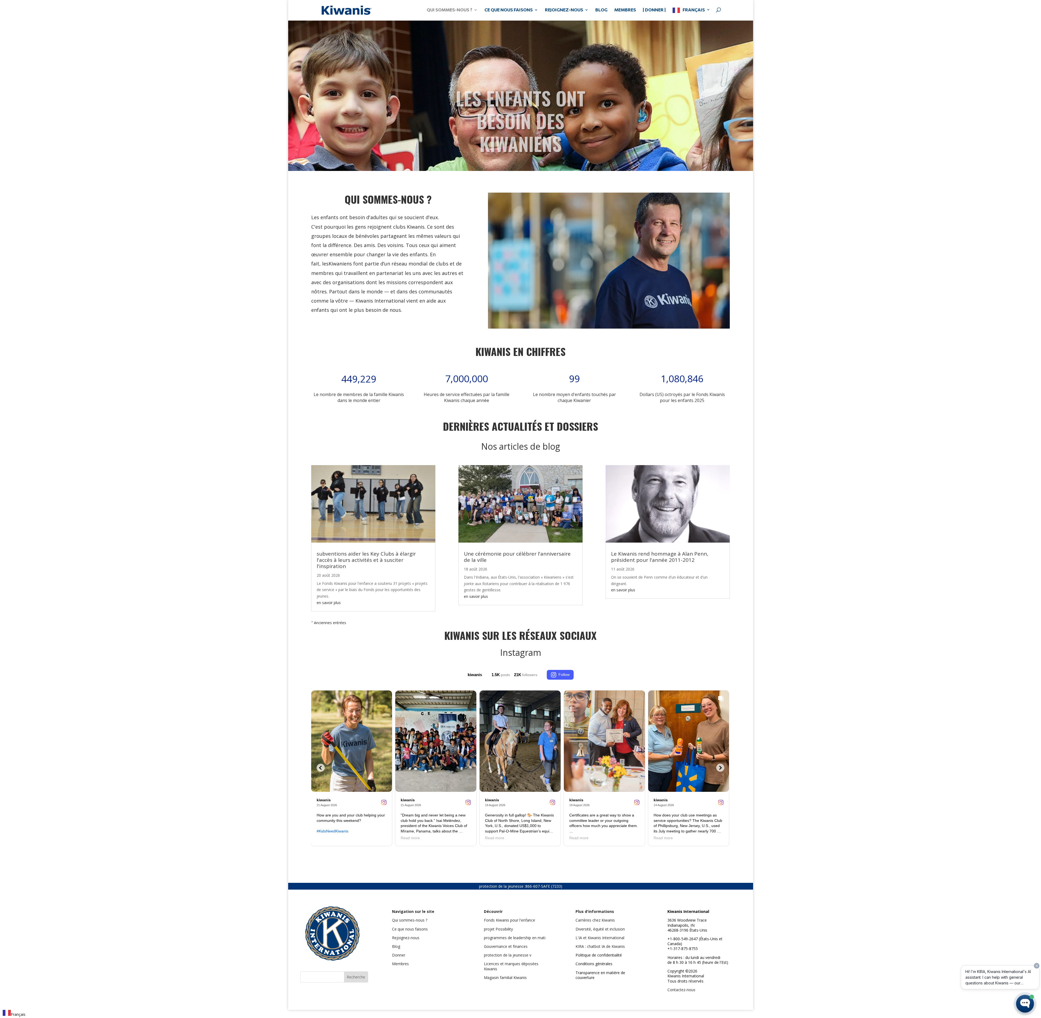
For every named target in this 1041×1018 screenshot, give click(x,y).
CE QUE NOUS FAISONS (508, 10)
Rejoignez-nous (405, 937)
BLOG (601, 10)
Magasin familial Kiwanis (505, 977)
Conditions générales (594, 964)
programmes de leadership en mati (514, 937)
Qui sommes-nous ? (409, 920)
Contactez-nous (681, 989)
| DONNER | (654, 10)
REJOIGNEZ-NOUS (564, 10)
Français (694, 10)
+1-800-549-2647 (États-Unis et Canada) (694, 941)
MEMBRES (625, 10)
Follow (564, 674)
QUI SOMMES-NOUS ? (449, 10)
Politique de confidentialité (599, 955)
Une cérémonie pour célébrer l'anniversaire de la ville (517, 556)
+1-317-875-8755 (682, 948)
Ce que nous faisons (410, 929)
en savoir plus (329, 602)
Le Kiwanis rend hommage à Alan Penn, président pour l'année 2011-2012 (659, 556)
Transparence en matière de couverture (600, 975)
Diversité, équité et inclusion (600, 929)
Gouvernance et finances (506, 946)
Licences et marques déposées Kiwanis (511, 966)
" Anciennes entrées (328, 622)
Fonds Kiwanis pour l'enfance (509, 920)
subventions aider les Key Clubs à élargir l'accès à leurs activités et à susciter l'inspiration (366, 560)
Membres (400, 964)
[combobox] (14, 1014)
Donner (398, 955)
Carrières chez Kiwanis (595, 920)
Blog (396, 946)
